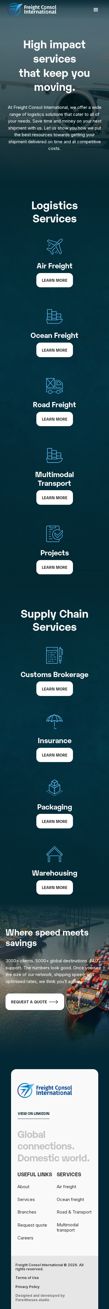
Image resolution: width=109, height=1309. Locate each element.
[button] (96, 10)
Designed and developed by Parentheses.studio (40, 1298)
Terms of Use (27, 1278)
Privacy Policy (27, 1287)
